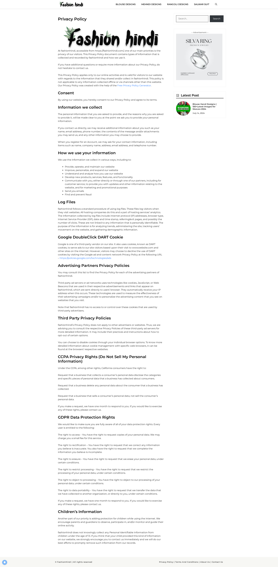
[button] (216, 4)
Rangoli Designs (177, 4)
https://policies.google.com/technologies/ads (85, 258)
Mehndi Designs (151, 4)
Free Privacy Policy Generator (134, 85)
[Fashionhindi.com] (71, 4)
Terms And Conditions (186, 562)
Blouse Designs (126, 4)
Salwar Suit (201, 4)
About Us (205, 562)
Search (216, 18)
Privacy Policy (166, 562)
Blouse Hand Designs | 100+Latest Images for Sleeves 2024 (204, 106)
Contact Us (217, 562)
